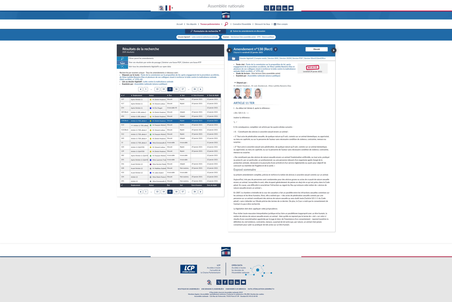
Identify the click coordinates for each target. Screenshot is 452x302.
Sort (183, 95)
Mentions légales (194, 294)
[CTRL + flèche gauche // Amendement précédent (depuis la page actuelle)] (229, 50)
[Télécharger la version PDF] (275, 49)
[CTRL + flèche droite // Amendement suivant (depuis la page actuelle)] (333, 50)
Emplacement (137, 95)
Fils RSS (247, 294)
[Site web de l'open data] (250, 269)
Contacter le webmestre (235, 294)
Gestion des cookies (257, 294)
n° (124, 95)
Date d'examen (198, 95)
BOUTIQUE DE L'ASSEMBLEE (188, 289)
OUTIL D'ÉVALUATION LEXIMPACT (260, 289)
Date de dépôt (214, 95)
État (170, 95)
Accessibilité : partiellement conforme (213, 294)
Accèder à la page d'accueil (226, 14)
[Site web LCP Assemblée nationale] (202, 269)
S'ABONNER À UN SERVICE (235, 289)
